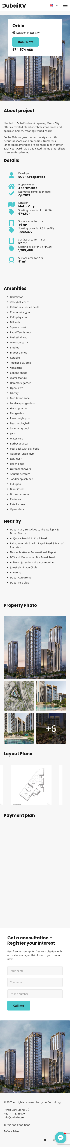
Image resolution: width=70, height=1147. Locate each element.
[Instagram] (54, 1140)
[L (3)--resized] (19, 728)
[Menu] (65, 5)
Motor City (33, 32)
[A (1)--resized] (19, 696)
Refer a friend (12, 1131)
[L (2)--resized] (51, 696)
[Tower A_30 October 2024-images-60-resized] (31, 785)
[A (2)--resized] (51, 728)
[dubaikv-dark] (14, 5)
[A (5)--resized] (35, 647)
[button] (54, 5)
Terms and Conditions (17, 1125)
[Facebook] (45, 1140)
